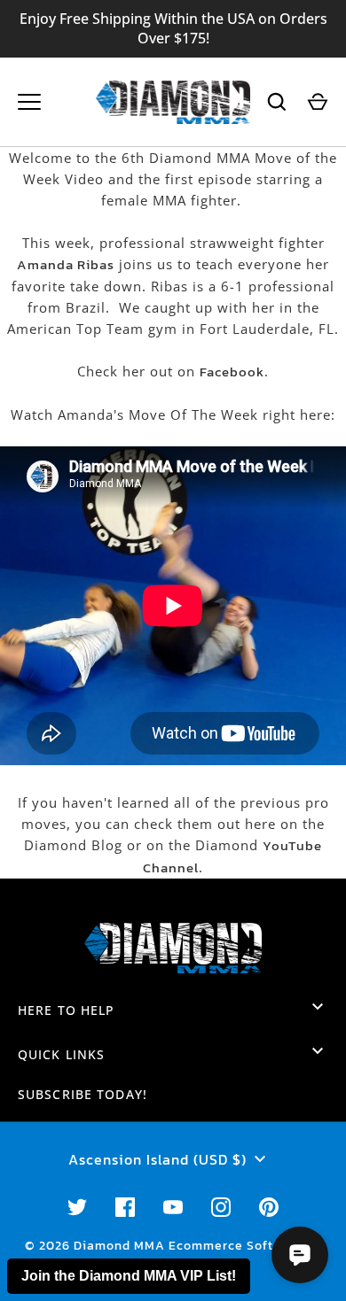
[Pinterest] (268, 1207)
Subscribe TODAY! (82, 1094)
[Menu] (29, 101)
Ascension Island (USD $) (157, 1159)
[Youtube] (173, 1207)
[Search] (276, 101)
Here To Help (66, 1010)
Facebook (232, 371)
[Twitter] (77, 1207)
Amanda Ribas (65, 264)
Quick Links (61, 1054)
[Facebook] (125, 1207)
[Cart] (317, 101)
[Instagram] (220, 1207)
